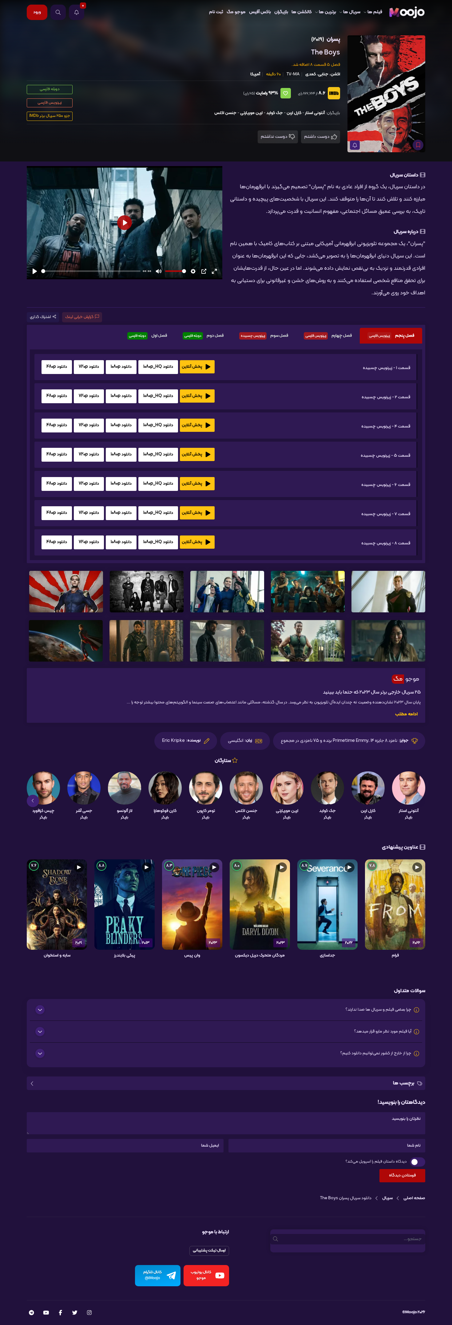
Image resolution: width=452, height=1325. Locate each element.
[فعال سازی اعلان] (355, 145)
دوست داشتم (317, 136)
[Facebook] (60, 1313)
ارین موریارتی (251, 113)
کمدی (310, 74)
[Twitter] (74, 1313)
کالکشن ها (301, 12)
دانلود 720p (89, 367)
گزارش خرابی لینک (79, 317)
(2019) (317, 39)
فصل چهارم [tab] (328, 335)
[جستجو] (58, 12)
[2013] (124, 904)
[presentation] (419, 801)
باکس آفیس (260, 12)
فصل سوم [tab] (264, 335)
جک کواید (274, 113)
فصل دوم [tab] (204, 335)
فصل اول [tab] (148, 335)
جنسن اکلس (225, 113)
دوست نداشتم (274, 136)
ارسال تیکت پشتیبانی (209, 1250)
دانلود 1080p (121, 367)
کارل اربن (294, 113)
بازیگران (281, 12)
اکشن (335, 74)
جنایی (323, 74)
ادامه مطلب (406, 714)
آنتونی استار (315, 113)
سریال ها (351, 12)
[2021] (57, 904)
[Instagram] (89, 1313)
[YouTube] (46, 1313)
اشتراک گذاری (40, 317)
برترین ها (327, 12)
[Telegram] (31, 1313)
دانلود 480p (56, 367)
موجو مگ (236, 12)
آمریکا (255, 74)
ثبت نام (216, 12)
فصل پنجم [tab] (391, 335)
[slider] (91, 271)
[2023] (260, 904)
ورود (37, 12)
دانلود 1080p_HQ (158, 367)
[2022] (395, 904)
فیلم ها (374, 12)
